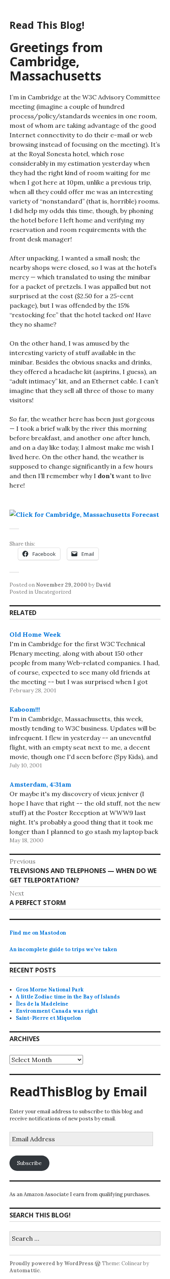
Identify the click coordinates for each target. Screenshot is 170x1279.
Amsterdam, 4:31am (40, 784)
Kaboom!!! (24, 709)
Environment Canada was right (57, 1011)
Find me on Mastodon (37, 932)
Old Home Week (35, 634)
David (103, 585)
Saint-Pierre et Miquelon (48, 1018)
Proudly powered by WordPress (51, 1263)
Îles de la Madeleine (42, 1003)
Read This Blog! (46, 25)
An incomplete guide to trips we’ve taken (63, 949)
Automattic (24, 1270)
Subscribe (29, 1163)
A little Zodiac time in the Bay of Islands (68, 996)
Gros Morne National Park (49, 989)
